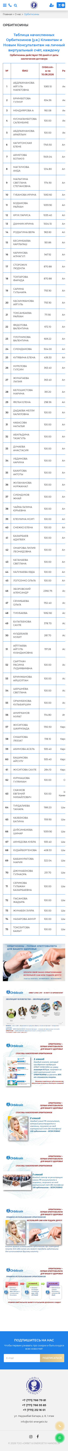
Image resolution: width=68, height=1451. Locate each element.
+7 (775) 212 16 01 (34, 1409)
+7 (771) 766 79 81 (34, 1400)
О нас (18, 14)
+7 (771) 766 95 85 (34, 1405)
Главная (7, 14)
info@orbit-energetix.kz (34, 1421)
